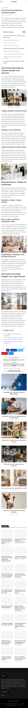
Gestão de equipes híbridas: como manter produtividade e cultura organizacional (20, 608)
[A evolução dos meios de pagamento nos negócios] (21, 551)
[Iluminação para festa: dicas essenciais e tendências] (14, 454)
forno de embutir (22, 209)
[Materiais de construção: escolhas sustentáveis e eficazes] (14, 430)
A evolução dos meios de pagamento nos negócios (20, 557)
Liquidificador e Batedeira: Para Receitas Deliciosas (13, 57)
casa (22, 311)
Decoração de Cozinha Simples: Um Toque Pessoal (13, 62)
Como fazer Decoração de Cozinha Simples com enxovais (14, 36)
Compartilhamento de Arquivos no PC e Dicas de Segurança (20, 575)
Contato (3, 695)
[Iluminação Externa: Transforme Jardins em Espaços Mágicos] (14, 382)
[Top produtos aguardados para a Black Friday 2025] (7, 618)
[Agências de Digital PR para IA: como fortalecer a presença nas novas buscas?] (7, 533)
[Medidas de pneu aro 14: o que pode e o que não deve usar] (21, 584)
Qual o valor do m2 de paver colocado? (13, 339)
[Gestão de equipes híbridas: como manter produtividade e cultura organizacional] (21, 600)
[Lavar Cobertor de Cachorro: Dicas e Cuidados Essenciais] (14, 500)
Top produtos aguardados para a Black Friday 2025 (7, 624)
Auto (2, 703)
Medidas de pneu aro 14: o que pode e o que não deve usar (20, 591)
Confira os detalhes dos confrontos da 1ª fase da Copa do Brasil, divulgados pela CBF (7, 558)
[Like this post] (8, 350)
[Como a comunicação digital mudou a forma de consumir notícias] (21, 651)
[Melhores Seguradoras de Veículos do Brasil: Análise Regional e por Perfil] (21, 618)
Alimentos (16, 703)
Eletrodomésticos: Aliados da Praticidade (13, 48)
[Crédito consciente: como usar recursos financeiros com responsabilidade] (7, 568)
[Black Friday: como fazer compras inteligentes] (7, 600)
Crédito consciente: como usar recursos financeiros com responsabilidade (7, 575)
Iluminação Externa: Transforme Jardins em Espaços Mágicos (6, 642)
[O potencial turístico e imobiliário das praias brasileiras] (7, 651)
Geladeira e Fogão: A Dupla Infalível (12, 51)
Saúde (8, 705)
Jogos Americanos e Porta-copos (11, 45)
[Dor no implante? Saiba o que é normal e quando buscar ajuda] (7, 584)
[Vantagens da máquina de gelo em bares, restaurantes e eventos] (21, 533)
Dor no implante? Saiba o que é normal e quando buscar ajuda (7, 591)
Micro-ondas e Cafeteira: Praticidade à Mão (14, 54)
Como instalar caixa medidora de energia (13, 337)
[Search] (26, 1)
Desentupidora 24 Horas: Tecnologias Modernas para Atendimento (20, 642)
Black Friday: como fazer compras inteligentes (7, 606)
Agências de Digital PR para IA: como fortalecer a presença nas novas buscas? (7, 541)
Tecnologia (22, 703)
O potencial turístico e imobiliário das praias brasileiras (6, 658)
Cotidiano (14, 705)
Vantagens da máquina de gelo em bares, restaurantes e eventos (21, 540)
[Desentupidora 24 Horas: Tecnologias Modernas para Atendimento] (14, 406)
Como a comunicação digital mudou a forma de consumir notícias (20, 658)
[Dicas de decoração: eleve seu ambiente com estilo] (14, 478)
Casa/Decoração (9, 703)
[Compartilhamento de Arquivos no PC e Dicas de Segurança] (21, 568)
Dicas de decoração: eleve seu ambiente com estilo (14, 488)
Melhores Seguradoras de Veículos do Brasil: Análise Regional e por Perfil (20, 625)
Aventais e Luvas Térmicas (10, 43)
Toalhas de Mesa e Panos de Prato (11, 40)
